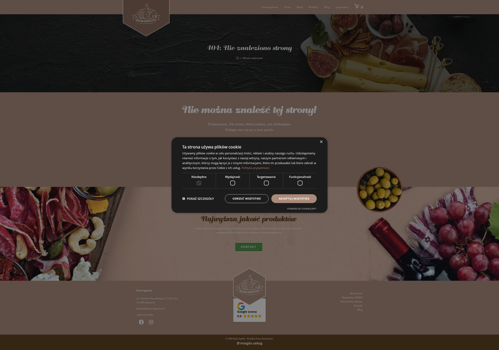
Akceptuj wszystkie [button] (294, 198)
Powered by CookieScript (301, 208)
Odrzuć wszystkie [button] (247, 198)
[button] (198, 198)
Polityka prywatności (255, 168)
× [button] (321, 141)
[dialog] (249, 175)
